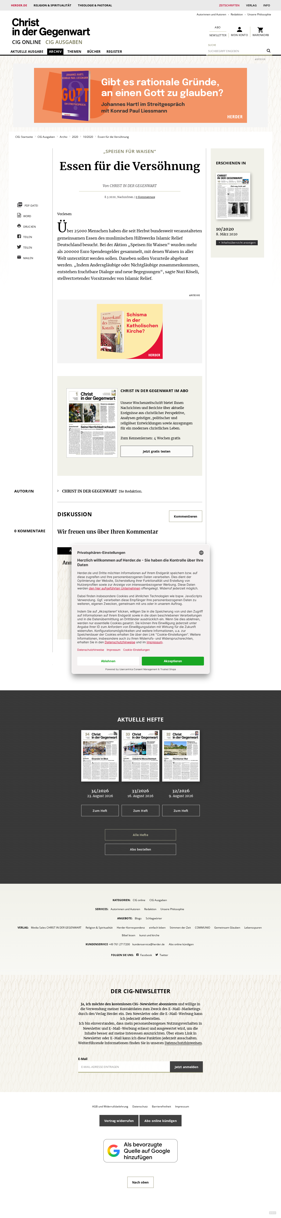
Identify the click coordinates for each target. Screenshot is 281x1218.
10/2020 (88, 137)
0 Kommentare (145, 197)
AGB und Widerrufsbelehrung (110, 1106)
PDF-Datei (31, 205)
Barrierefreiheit (161, 1106)
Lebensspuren (253, 927)
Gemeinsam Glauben (227, 927)
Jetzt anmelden (186, 1067)
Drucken (29, 227)
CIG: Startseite (24, 137)
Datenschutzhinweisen (183, 1043)
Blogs (138, 918)
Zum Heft (100, 811)
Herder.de (19, 5)
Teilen (27, 237)
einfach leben (157, 927)
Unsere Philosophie (259, 14)
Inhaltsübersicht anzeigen (239, 242)
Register (114, 51)
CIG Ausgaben (63, 41)
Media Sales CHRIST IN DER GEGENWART (56, 927)
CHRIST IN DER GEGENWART (133, 186)
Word (27, 216)
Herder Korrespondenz (131, 927)
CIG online (26, 41)
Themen (74, 51)
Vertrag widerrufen (119, 1121)
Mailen (28, 258)
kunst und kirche (149, 935)
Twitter (164, 955)
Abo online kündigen (181, 944)
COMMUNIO (202, 927)
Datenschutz (140, 1106)
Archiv (55, 51)
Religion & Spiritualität (52, 5)
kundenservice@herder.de (148, 944)
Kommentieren (185, 516)
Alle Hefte (140, 835)
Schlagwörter (154, 918)
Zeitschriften (229, 5)
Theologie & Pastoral (95, 5)
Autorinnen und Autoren (211, 14)
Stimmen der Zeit (180, 927)
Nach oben (140, 1182)
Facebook (146, 955)
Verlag (251, 5)
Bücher (94, 51)
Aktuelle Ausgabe (27, 51)
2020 (75, 137)
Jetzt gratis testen (157, 451)
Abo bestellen (140, 849)
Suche (212, 45)
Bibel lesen (128, 935)
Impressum (182, 1106)
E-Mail (82, 1059)
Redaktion (237, 14)
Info (266, 5)
